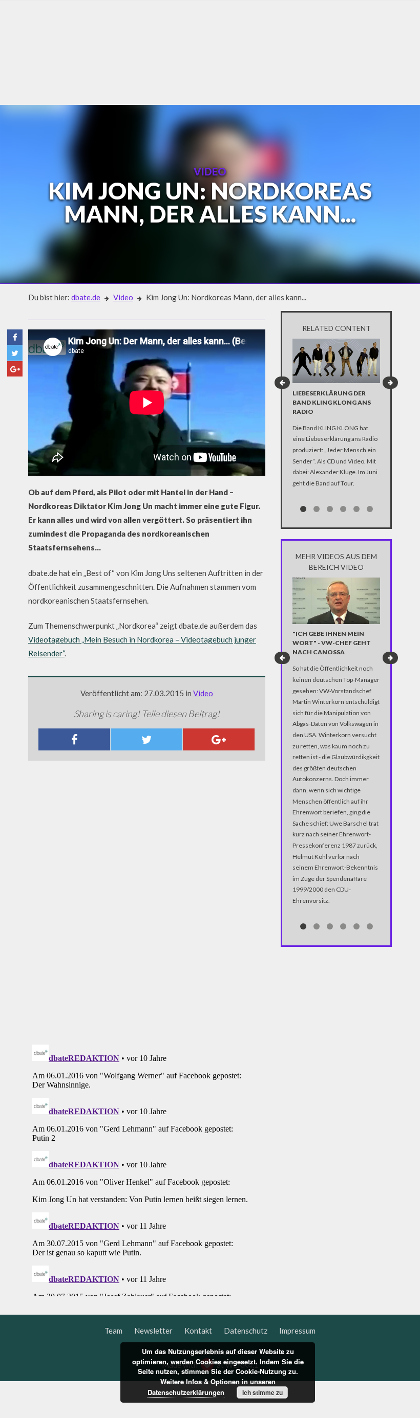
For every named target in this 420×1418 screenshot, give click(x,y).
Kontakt (198, 1330)
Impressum (297, 1330)
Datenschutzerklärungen (186, 1392)
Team (113, 1330)
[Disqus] (146, 904)
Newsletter (153, 1330)
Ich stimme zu (262, 1392)
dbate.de (85, 297)
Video (123, 297)
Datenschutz (245, 1330)
